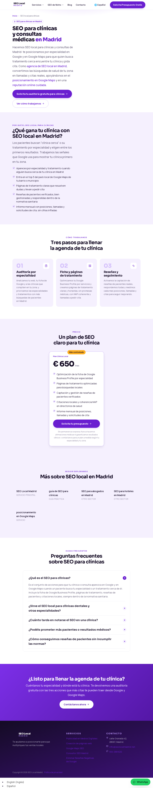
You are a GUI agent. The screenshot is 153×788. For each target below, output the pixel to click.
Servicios (36, 4)
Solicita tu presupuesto (74, 423)
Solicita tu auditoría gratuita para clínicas (41, 93)
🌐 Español (99, 4)
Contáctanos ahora (75, 704)
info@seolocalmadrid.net (122, 746)
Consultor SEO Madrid (77, 753)
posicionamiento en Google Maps (33, 80)
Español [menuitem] (11, 786)
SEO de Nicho (54, 4)
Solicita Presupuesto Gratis (127, 4)
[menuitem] (14, 782)
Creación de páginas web (79, 743)
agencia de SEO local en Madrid (47, 66)
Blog (70, 4)
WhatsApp (142, 781)
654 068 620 (115, 751)
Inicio (14, 16)
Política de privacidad (53, 772)
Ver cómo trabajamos (29, 103)
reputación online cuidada (29, 85)
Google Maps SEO (75, 748)
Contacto (81, 4)
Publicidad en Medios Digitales (81, 738)
